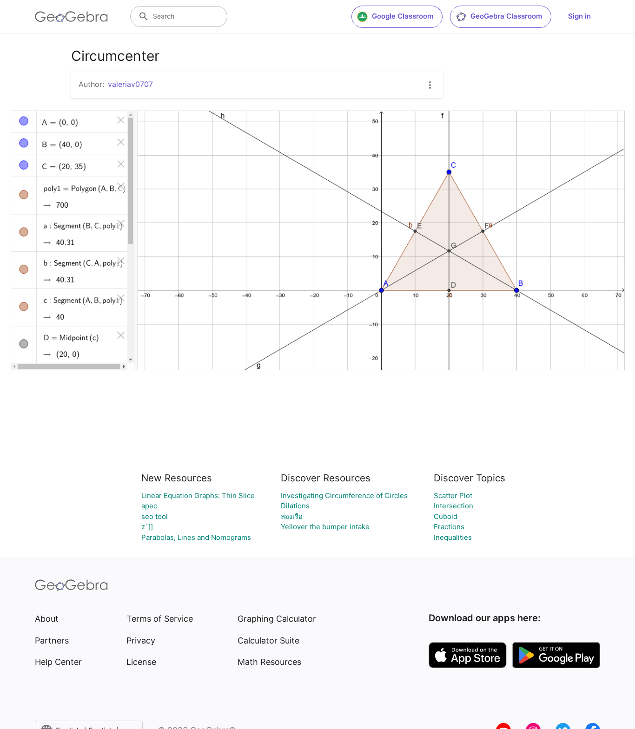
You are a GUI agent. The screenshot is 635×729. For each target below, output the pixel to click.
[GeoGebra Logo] (71, 16)
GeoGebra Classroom (506, 16)
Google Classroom (402, 16)
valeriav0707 (130, 84)
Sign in (579, 16)
